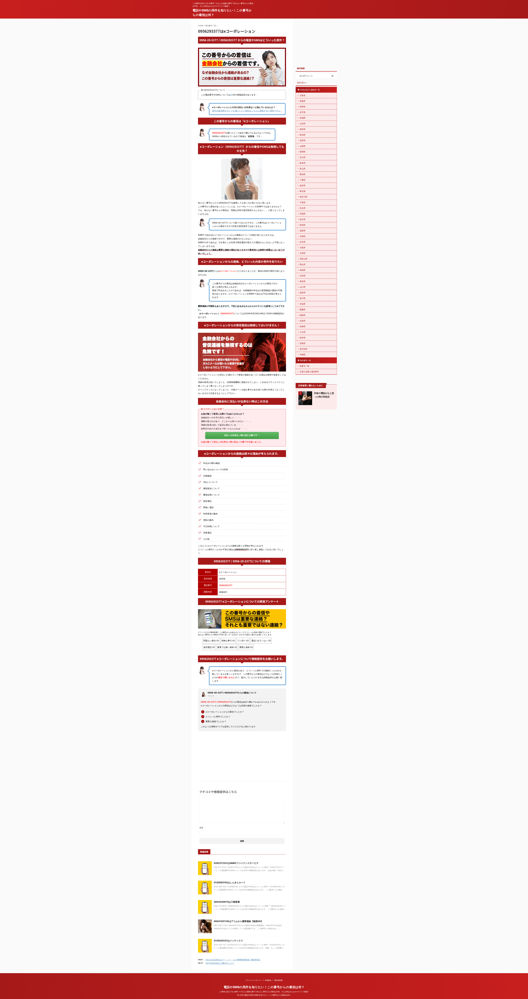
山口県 (302, 287)
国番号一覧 (304, 366)
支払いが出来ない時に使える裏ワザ (240, 435)
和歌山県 (303, 259)
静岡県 (302, 152)
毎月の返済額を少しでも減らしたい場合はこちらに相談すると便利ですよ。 (247, 110)
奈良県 (302, 242)
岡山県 (302, 264)
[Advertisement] (242, 754)
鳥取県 (302, 281)
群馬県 (302, 225)
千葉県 (302, 202)
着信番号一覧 (305, 360)
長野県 (302, 140)
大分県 (302, 332)
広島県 (302, 275)
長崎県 (302, 326)
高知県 (302, 304)
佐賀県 (302, 321)
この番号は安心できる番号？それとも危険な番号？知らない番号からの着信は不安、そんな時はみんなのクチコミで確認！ (264, 992)
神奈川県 (303, 197)
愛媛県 (302, 309)
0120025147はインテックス (228, 940)
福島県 (302, 129)
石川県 (302, 157)
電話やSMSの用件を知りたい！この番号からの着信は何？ (264, 987)
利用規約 (268, 980)
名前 (201, 827)
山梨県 (302, 146)
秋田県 (302, 106)
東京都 (302, 191)
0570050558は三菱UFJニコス (220, 963)
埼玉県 (302, 208)
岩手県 (302, 112)
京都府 (302, 236)
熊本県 (302, 337)
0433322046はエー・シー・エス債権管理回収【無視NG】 (233, 959)
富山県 (302, 168)
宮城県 (302, 118)
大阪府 (302, 247)
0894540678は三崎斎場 (227, 901)
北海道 (302, 95)
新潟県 (302, 135)
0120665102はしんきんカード (229, 882)
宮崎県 (302, 343)
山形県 (302, 123)
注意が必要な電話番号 (309, 371)
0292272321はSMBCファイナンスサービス (236, 863)
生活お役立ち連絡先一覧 (310, 90)
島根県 (302, 270)
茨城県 (302, 214)
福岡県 (302, 315)
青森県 (302, 101)
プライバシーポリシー (253, 980)
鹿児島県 (303, 349)
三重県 (302, 180)
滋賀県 (302, 230)
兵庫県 (302, 253)
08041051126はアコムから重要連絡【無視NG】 (238, 921)
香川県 (302, 298)
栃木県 (302, 219)
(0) (231, 94)
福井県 (302, 185)
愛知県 (302, 174)
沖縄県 (302, 354)
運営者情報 (278, 980)
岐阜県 (302, 163)
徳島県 (302, 292)
